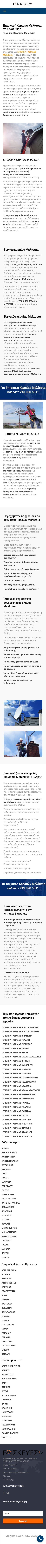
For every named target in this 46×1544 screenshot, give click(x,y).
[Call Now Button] (40, 1538)
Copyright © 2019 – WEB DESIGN (22, 1536)
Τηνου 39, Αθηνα (10, 1465)
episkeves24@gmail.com (19, 1472)
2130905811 (12, 1469)
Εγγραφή (23, 1521)
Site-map (6, 1476)
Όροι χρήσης (8, 1480)
